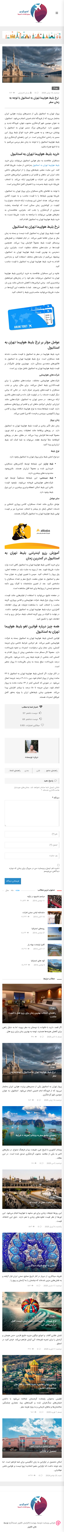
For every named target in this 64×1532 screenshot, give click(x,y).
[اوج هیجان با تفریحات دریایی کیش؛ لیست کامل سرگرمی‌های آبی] (32, 1311)
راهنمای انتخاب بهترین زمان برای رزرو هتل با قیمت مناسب (32, 1015)
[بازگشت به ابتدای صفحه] (2, 1529)
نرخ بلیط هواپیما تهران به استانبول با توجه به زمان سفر (32, 1074)
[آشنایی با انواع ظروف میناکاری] (32, 1252)
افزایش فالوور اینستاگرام (19, 1523)
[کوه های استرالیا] (55, 965)
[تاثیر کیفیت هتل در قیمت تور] (32, 1189)
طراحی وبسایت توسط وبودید (43, 1523)
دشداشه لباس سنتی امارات (33, 912)
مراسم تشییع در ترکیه (36, 896)
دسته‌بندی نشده (48, 1379)
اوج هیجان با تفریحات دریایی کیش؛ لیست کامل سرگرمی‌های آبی (33, 1323)
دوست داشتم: (30, 713)
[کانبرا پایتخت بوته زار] (55, 949)
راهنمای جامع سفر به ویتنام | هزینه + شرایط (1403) (36, 1137)
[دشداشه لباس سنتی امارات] (55, 917)
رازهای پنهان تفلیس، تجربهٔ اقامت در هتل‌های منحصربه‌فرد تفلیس (35, 1386)
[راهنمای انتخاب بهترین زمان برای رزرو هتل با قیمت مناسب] (32, 1003)
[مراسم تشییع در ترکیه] (55, 901)
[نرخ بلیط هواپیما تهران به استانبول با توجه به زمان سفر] (32, 1062)
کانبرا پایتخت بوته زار (36, 944)
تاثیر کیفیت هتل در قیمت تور (42, 1202)
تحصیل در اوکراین (48, 1451)
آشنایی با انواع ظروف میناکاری (42, 1266)
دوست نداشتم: (30, 719)
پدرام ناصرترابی (23, 92)
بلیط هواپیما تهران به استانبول (46, 165)
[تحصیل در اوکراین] (32, 1438)
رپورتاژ (55, 88)
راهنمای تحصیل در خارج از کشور (43, 1446)
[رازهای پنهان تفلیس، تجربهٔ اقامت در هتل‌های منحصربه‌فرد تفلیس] (32, 1374)
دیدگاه (55, 797)
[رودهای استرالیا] (55, 933)
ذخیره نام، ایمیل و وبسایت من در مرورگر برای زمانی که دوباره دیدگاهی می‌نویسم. (34, 870)
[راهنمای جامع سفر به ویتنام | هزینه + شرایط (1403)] (32, 1126)
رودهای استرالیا (38, 928)
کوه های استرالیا (38, 960)
